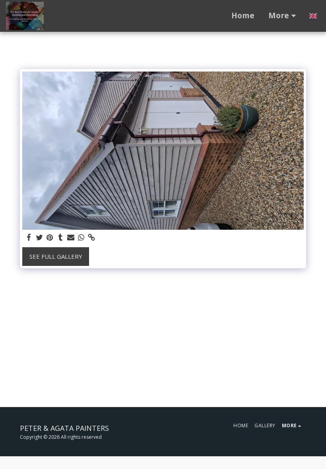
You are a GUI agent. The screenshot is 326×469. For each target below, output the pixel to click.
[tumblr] (60, 237)
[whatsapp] (81, 237)
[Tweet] (39, 237)
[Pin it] (50, 237)
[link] (91, 237)
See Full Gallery (55, 256)
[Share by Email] (71, 237)
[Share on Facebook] (29, 237)
